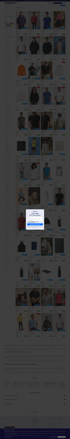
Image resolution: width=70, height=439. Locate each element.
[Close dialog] (43, 210)
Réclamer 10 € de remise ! (35, 224)
